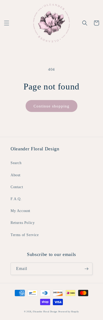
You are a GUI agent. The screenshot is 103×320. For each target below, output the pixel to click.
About (16, 175)
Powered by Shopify (68, 311)
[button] (6, 23)
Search (16, 163)
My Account (20, 211)
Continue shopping (51, 106)
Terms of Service (25, 235)
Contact (17, 187)
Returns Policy (23, 223)
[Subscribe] (86, 269)
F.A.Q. (16, 199)
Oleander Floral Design (45, 311)
